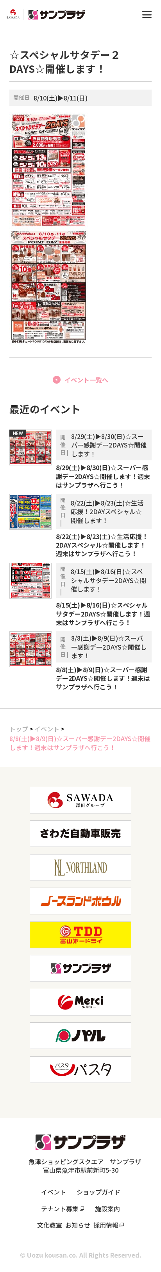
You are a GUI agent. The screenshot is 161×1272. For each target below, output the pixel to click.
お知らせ (77, 1225)
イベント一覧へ (86, 379)
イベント (46, 728)
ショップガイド (98, 1191)
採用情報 (105, 1225)
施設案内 (107, 1208)
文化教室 (49, 1225)
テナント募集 (60, 1208)
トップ (18, 728)
